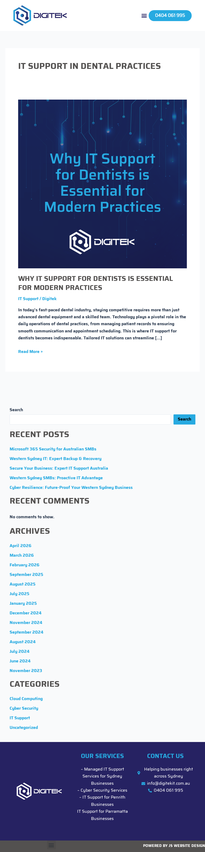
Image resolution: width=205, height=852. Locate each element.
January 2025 (23, 604)
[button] (144, 15)
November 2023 (26, 671)
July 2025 (19, 594)
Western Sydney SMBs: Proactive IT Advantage (56, 478)
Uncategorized (24, 728)
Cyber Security (24, 708)
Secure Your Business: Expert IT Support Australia (59, 468)
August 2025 (23, 584)
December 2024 (25, 613)
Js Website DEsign (187, 846)
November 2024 (26, 623)
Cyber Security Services (104, 790)
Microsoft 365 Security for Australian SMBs (53, 449)
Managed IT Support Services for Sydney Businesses (103, 776)
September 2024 (26, 632)
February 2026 (25, 565)
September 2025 (26, 575)
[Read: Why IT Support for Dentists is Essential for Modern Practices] (102, 184)
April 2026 (20, 546)
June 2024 (20, 661)
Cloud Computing (26, 699)
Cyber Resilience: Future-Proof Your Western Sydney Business (71, 488)
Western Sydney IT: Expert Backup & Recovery (55, 459)
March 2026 (22, 555)
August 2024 (23, 642)
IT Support (28, 299)
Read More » (30, 351)
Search (16, 410)
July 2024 (19, 652)
